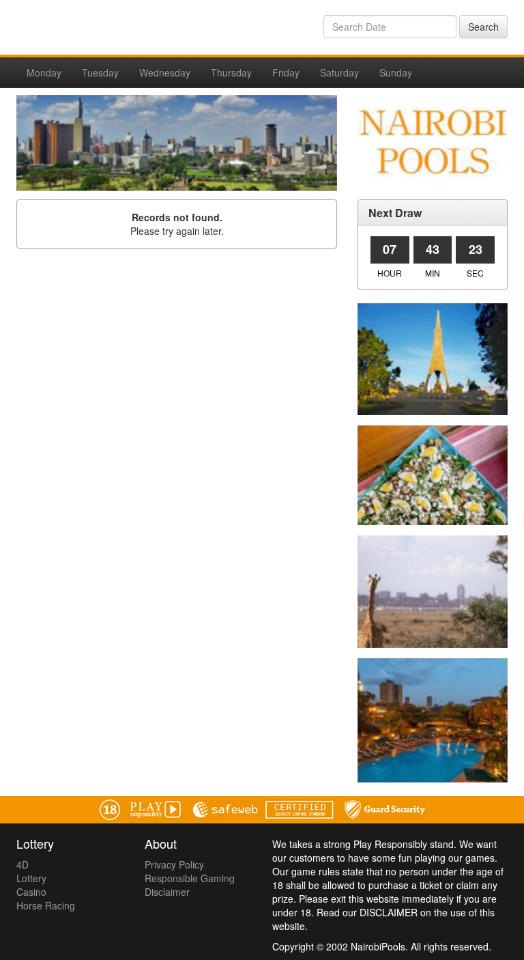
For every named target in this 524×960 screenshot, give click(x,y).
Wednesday (164, 72)
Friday (286, 72)
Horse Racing (45, 905)
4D (22, 864)
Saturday (339, 72)
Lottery (31, 878)
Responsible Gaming (190, 878)
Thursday (231, 72)
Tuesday (100, 72)
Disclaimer (167, 892)
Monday (44, 72)
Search (483, 26)
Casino (31, 892)
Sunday (395, 72)
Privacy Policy (174, 864)
